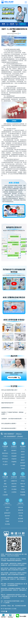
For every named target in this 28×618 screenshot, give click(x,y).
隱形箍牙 (14, 450)
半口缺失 (5, 461)
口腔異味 (14, 492)
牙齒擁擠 (14, 456)
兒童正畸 (20, 513)
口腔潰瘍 (5, 494)
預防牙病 (14, 483)
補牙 (5, 481)
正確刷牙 (14, 486)
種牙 (5, 450)
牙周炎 (23, 481)
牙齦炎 (23, 486)
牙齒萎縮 (22, 494)
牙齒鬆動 (22, 492)
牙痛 (5, 492)
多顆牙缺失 (5, 458)
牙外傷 (20, 515)
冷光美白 (7, 507)
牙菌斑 (7, 521)
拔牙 (5, 489)
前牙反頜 (14, 453)
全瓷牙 (23, 454)
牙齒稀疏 (14, 461)
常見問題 (7, 524)
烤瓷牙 (23, 457)
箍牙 (14, 464)
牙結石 (7, 518)
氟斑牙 (23, 460)
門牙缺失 (5, 456)
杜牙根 (5, 486)
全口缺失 (5, 464)
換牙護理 (20, 518)
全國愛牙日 (14, 481)
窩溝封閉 (20, 510)
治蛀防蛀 (20, 507)
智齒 (5, 483)
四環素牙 (22, 462)
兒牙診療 (20, 521)
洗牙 (7, 510)
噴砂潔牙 (7, 515)
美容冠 (23, 451)
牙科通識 (14, 489)
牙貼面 (23, 468)
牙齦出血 (22, 483)
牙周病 (23, 489)
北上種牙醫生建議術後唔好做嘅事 (12, 49)
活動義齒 (22, 465)
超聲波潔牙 (7, 513)
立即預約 (14, 120)
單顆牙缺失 (5, 453)
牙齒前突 (14, 458)
